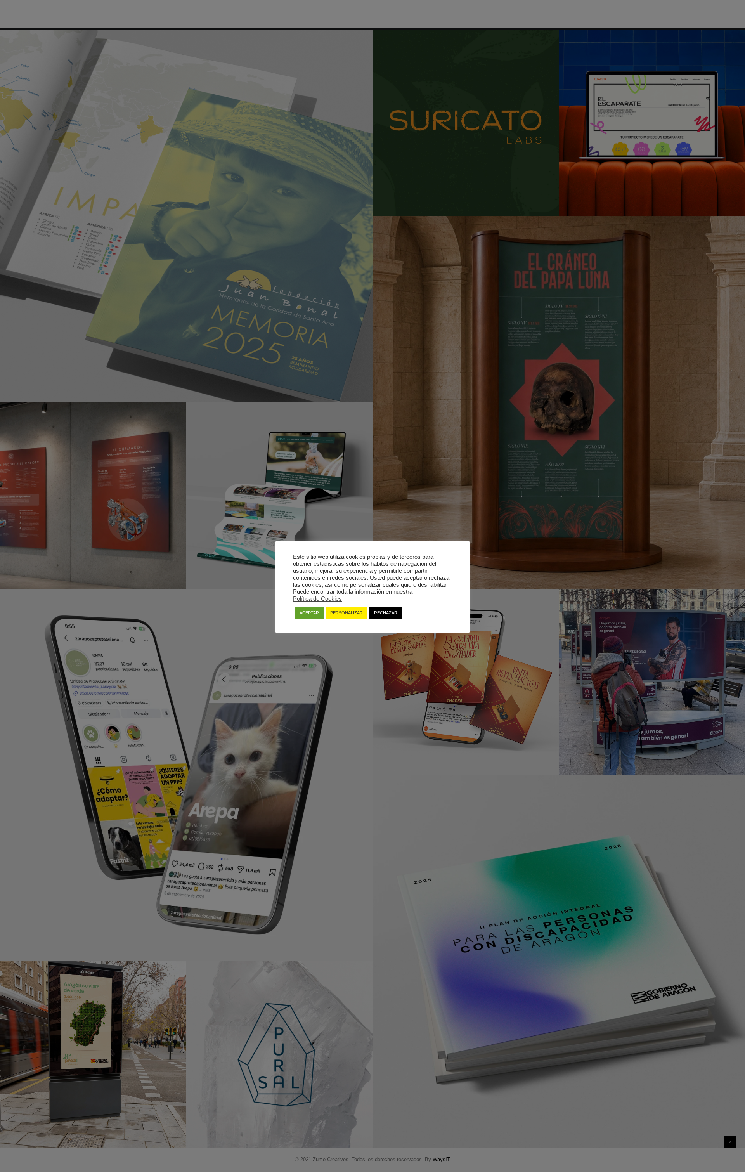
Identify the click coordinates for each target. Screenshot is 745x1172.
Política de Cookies (317, 599)
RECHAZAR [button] (385, 612)
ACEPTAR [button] (309, 612)
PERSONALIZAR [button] (346, 612)
